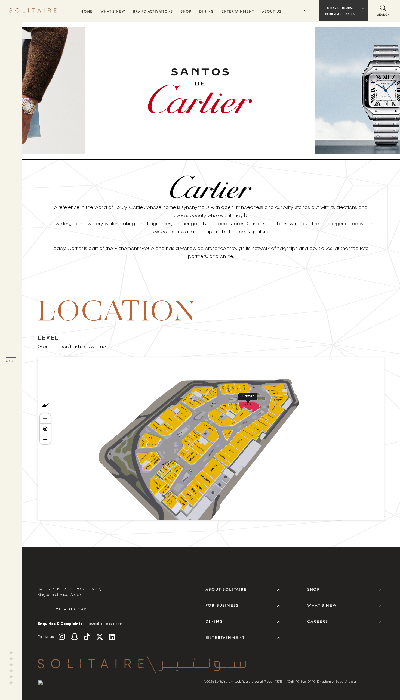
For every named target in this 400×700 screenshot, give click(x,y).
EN (303, 11)
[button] (383, 10)
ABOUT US (272, 11)
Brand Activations (153, 11)
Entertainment (237, 11)
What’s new (112, 11)
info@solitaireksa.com (103, 624)
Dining (206, 11)
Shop (186, 11)
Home (87, 11)
